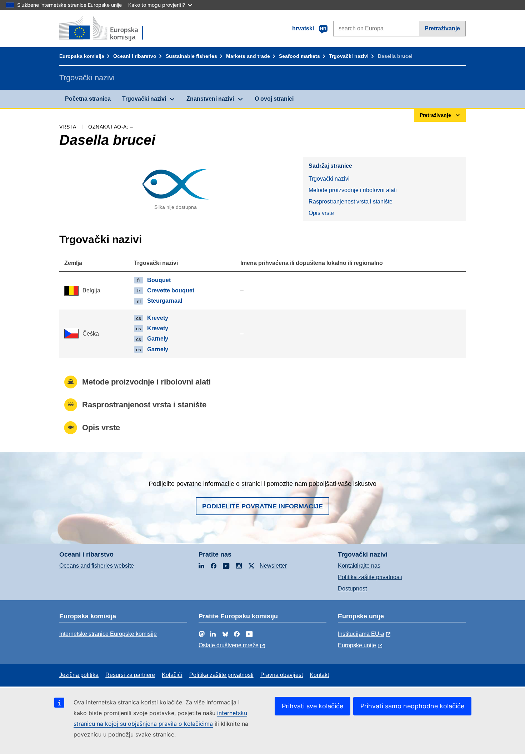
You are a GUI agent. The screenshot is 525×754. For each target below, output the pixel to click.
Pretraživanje (442, 28)
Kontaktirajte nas (359, 566)
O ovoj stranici (274, 99)
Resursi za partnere (130, 675)
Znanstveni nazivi (210, 99)
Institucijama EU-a (361, 634)
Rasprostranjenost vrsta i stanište (350, 201)
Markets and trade (248, 56)
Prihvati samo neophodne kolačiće (412, 706)
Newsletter (273, 566)
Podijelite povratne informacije (262, 506)
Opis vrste (321, 213)
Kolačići (172, 675)
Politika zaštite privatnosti (370, 577)
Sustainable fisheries (191, 56)
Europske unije (357, 645)
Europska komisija (81, 56)
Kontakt (319, 675)
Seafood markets (299, 56)
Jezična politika (79, 675)
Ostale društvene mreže (229, 645)
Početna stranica (88, 99)
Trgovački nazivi (349, 56)
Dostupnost (352, 588)
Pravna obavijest (281, 675)
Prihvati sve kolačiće (312, 706)
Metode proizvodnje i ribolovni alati (353, 190)
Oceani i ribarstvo (134, 56)
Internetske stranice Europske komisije (108, 634)
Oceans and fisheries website (96, 566)
